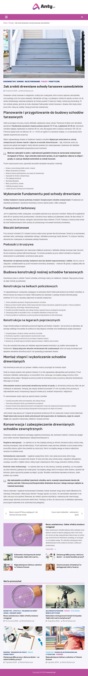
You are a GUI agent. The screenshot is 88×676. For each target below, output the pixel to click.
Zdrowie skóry (15, 613)
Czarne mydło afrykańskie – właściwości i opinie (65, 513)
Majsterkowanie (32, 82)
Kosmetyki (7, 611)
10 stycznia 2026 (11, 621)
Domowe (20, 82)
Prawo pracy (8, 654)
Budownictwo (9, 82)
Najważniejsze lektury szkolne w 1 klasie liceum (28, 566)
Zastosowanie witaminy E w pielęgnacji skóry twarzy (69, 566)
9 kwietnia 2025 (11, 91)
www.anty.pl (50, 672)
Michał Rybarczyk (26, 91)
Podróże (59, 654)
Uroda (6, 613)
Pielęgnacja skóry (29, 611)
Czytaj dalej (50, 549)
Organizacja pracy (19, 652)
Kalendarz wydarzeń (54, 611)
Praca (30, 652)
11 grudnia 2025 (11, 662)
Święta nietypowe (53, 613)
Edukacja (50, 652)
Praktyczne (54, 82)
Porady (44, 82)
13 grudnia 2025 (54, 621)
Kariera (6, 652)
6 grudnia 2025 (53, 662)
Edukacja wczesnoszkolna (66, 652)
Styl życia (75, 611)
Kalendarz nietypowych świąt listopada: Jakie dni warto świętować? (27, 557)
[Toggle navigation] (6, 17)
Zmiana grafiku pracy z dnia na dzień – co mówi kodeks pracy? (70, 556)
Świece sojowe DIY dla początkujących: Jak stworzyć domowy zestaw (23, 513)
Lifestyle (17, 611)
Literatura (50, 654)
